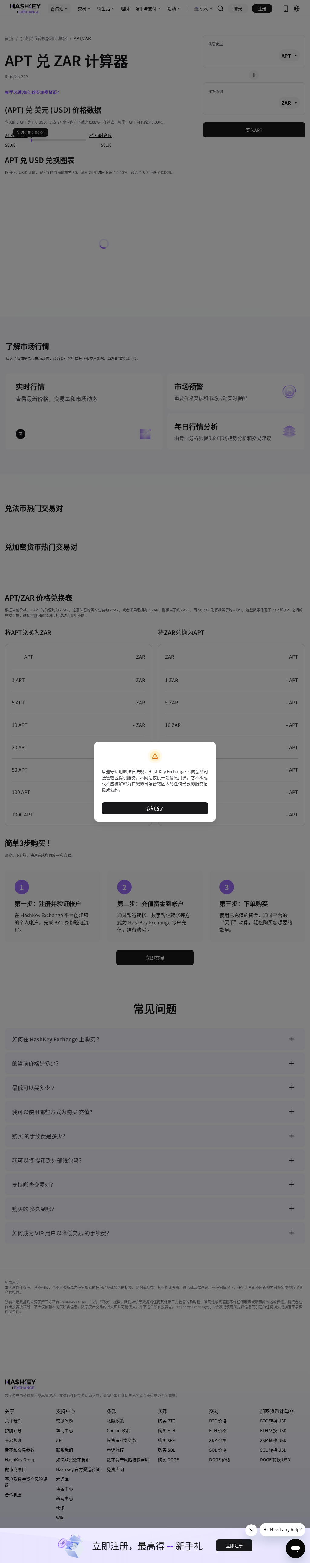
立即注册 (234, 1545)
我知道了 (155, 808)
